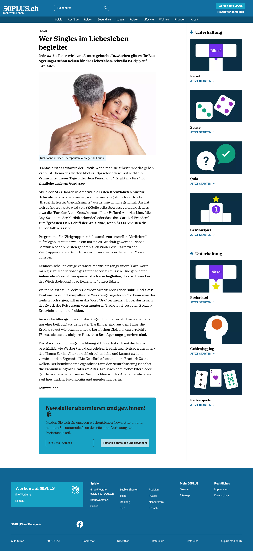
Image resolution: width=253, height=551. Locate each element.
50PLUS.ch (17, 541)
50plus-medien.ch (231, 541)
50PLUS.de (53, 541)
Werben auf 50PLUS (231, 6)
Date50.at (192, 541)
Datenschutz (221, 495)
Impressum (220, 489)
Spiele (94, 483)
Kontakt (19, 501)
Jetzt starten (200, 81)
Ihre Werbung (23, 495)
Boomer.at (88, 541)
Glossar (184, 489)
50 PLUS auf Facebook (26, 524)
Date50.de (158, 541)
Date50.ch (123, 541)
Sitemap (185, 495)
